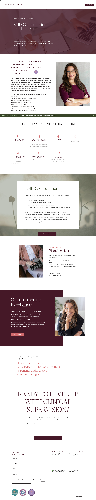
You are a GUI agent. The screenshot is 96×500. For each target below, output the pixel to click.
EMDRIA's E (19, 110)
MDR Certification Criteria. (29, 110)
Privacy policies (79, 496)
